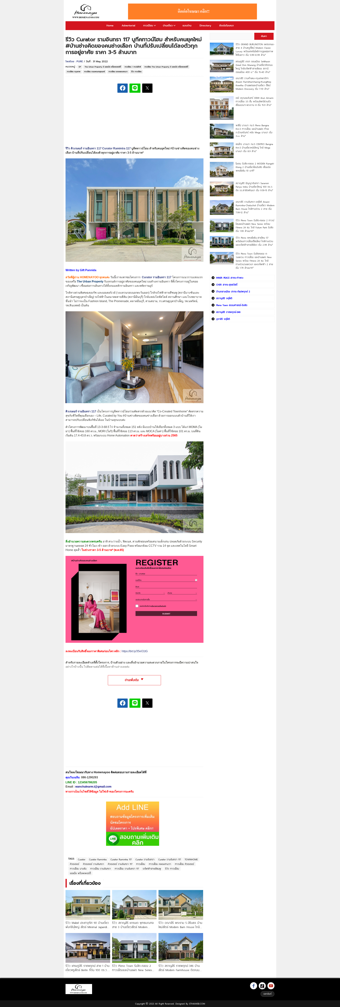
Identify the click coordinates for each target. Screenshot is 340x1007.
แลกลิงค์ (267, 993)
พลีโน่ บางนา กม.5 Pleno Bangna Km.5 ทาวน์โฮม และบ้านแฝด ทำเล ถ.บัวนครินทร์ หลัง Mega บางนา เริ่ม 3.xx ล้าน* (254, 131)
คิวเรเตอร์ (74, 864)
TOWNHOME (191, 859)
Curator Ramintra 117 (121, 859)
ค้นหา (264, 36)
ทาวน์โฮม (148, 25)
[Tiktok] (262, 985)
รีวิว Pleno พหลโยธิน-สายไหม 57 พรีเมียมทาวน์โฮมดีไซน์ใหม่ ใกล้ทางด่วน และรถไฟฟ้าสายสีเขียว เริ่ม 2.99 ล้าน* (254, 241)
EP (80, 66)
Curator (81, 859)
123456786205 (87, 782)
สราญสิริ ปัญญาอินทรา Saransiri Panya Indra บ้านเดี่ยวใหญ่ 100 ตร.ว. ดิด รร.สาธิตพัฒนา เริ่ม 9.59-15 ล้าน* (254, 186)
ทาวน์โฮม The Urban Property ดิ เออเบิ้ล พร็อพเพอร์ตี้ (166, 66)
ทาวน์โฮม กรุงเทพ (73, 71)
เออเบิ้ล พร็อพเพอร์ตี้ (80, 873)
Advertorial (128, 25)
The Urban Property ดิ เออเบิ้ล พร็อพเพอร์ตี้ (103, 66)
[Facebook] (253, 985)
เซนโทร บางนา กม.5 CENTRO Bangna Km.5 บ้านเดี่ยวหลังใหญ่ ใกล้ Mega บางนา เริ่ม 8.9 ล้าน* (254, 147)
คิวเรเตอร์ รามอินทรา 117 (81, 411)
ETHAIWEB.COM (197, 1003)
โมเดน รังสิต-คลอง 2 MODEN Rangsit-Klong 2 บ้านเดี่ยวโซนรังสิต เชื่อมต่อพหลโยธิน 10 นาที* (255, 167)
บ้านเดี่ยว (168, 25)
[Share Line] (134, 88)
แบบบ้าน (187, 25)
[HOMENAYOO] (86, 11)
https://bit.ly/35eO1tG (135, 651)
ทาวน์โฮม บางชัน (78, 868)
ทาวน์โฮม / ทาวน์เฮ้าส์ (133, 66)
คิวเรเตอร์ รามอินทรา (93, 864)
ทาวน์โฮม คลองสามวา (160, 864)
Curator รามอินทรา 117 (156, 277)
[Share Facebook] (122, 88)
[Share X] (147, 88)
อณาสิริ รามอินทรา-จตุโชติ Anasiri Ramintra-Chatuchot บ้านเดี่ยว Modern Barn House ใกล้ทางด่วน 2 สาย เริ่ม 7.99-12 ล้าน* (255, 207)
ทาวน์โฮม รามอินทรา (100, 868)
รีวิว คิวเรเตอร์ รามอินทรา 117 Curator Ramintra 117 (98, 148)
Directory (205, 25)
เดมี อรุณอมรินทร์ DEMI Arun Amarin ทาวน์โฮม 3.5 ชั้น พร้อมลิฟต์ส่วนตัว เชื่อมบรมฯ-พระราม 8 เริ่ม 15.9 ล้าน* (254, 101)
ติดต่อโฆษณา (226, 25)
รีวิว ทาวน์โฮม (136, 71)
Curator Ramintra (98, 859)
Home (110, 25)
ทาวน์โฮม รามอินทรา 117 (127, 868)
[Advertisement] (92, 739)
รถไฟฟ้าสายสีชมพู (152, 868)
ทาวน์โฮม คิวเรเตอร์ (184, 864)
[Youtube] (270, 985)
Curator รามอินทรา (144, 859)
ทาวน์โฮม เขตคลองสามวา (118, 71)
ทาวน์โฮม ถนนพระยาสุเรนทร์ (94, 71)
